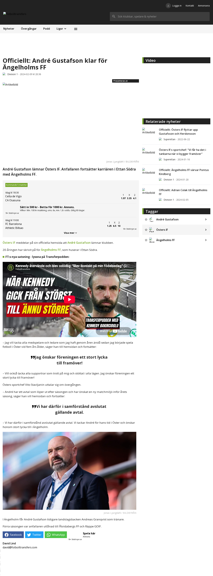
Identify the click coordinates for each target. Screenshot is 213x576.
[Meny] (75, 29)
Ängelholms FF (51, 250)
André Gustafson (79, 243)
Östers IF (9, 243)
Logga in (177, 5)
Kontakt (190, 5)
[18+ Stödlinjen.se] (129, 224)
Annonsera (204, 5)
